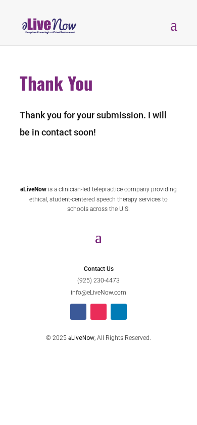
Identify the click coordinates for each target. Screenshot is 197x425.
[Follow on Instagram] (98, 312)
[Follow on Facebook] (78, 312)
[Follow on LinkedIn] (119, 312)
